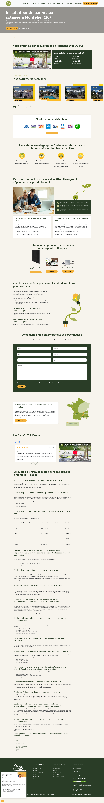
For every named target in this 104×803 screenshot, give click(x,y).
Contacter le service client (79, 778)
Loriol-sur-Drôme (19, 747)
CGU (44, 794)
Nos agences (12, 9)
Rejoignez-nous (78, 3)
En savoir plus (18, 100)
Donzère (17, 749)
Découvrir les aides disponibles (60, 779)
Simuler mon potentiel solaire (90, 3)
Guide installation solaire (58, 776)
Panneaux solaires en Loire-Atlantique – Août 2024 (48, 90)
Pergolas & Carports (57, 772)
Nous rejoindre (36, 776)
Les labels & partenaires (38, 772)
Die (16, 750)
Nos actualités (60, 3)
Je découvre (35, 272)
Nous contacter (69, 3)
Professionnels (56, 774)
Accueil (7, 9)
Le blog (34, 774)
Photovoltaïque (56, 768)
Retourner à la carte (20, 37)
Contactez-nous (77, 768)
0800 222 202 (26, 28)
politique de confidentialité (51, 382)
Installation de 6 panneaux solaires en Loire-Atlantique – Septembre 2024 (23, 91)
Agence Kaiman (87, 794)
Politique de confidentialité (36, 794)
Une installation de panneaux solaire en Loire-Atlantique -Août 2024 (75, 91)
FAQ (34, 778)
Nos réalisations (51, 3)
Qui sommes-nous (37, 768)
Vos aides (43, 3)
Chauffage (55, 770)
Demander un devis (12, 28)
